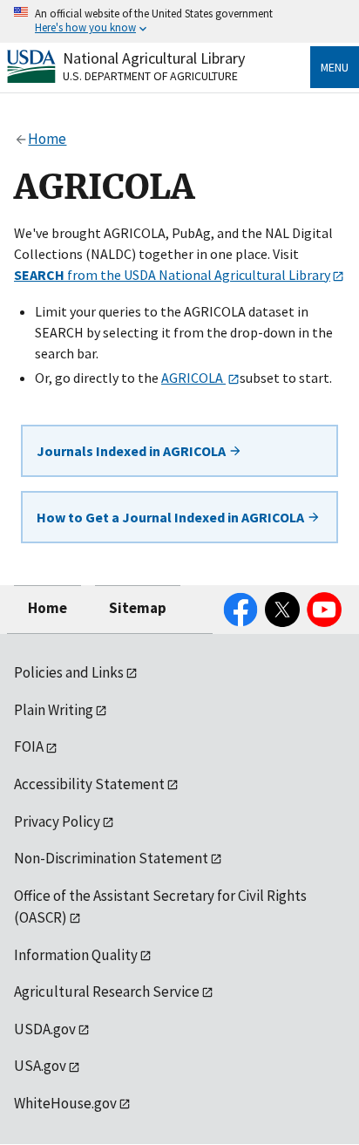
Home (47, 607)
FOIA (29, 746)
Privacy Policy (57, 821)
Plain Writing (53, 709)
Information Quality (76, 954)
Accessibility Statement (89, 784)
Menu (335, 67)
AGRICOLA (193, 377)
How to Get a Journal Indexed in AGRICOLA (172, 517)
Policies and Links (69, 672)
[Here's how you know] (179, 21)
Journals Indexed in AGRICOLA (132, 451)
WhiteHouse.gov (65, 1103)
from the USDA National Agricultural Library (172, 274)
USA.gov (40, 1065)
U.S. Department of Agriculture (150, 76)
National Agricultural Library (154, 58)
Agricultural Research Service (107, 991)
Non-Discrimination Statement (111, 858)
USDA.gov (45, 1029)
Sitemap (137, 607)
